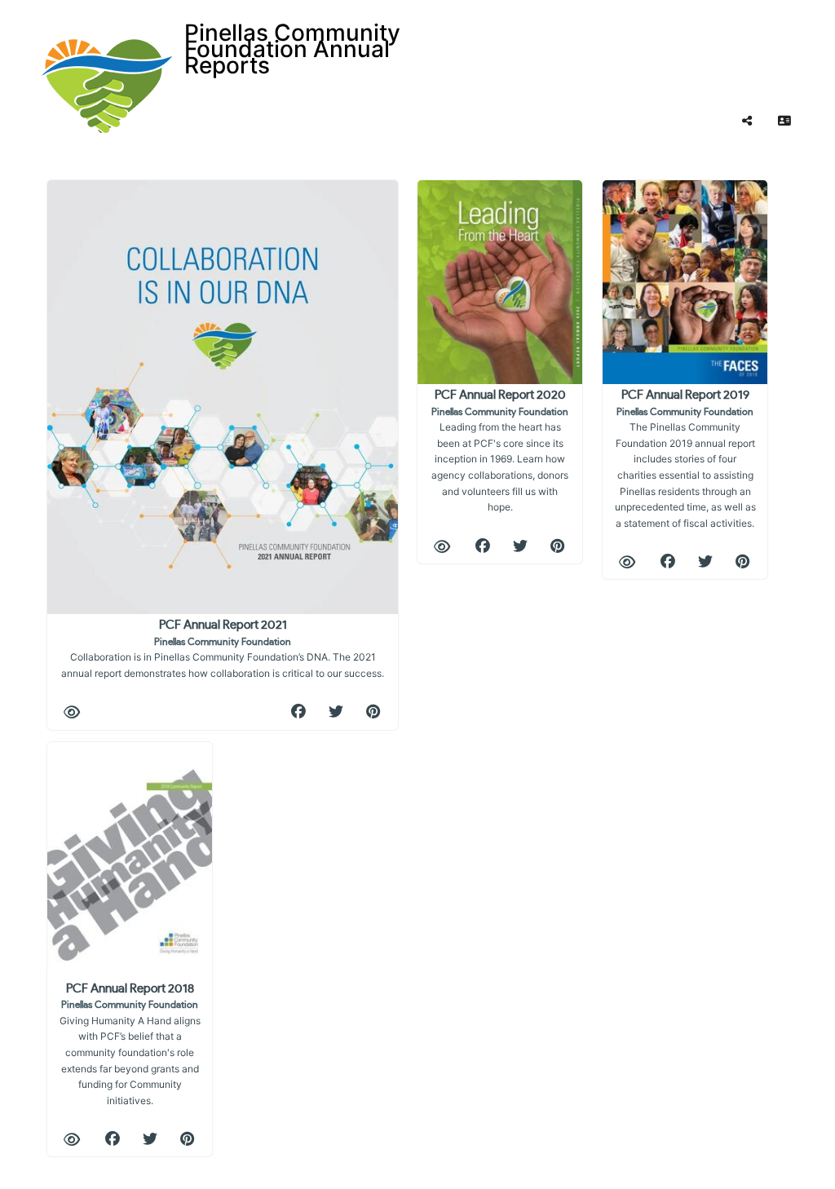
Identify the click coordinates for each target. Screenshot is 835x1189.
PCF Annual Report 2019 (685, 459)
